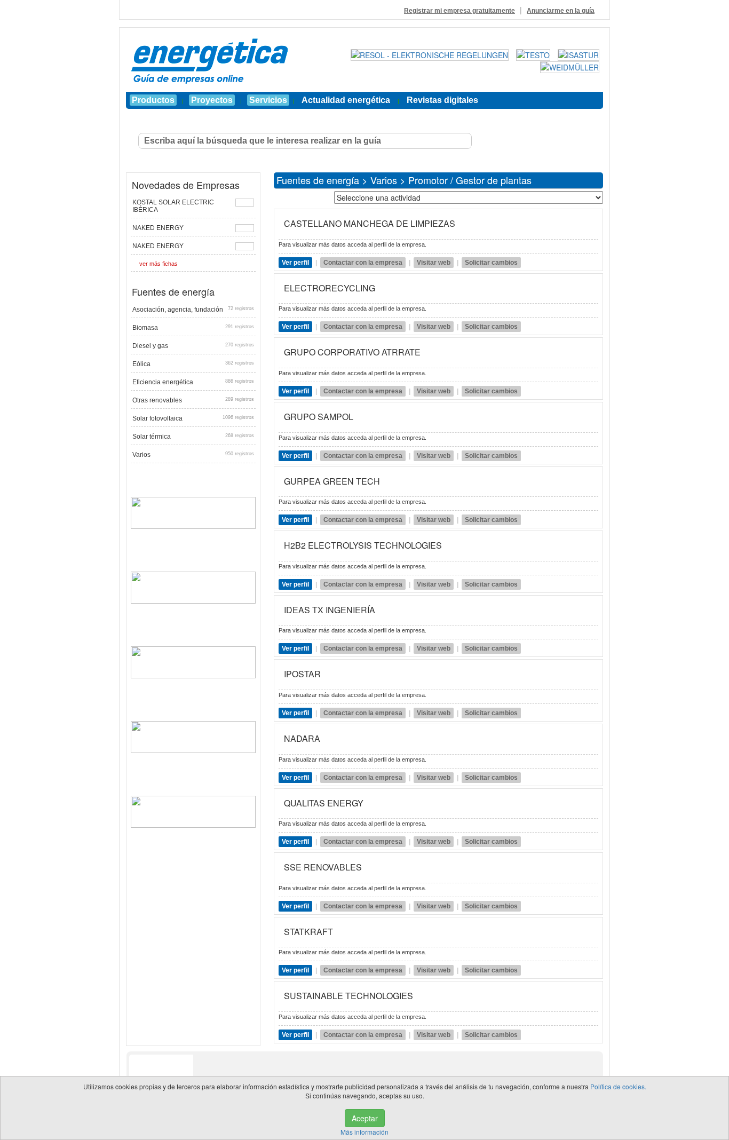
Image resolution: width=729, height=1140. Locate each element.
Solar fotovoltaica (193, 418)
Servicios (268, 100)
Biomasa (193, 327)
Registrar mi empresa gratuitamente (459, 10)
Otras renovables (193, 400)
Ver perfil (295, 262)
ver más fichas (158, 263)
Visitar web (433, 262)
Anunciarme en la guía (561, 10)
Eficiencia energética (193, 382)
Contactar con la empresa (362, 262)
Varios (193, 454)
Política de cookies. (618, 1086)
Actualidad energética (346, 100)
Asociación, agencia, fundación (193, 309)
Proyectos (212, 100)
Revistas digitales (442, 100)
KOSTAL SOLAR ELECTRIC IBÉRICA (173, 206)
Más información (364, 1131)
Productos (153, 100)
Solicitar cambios (491, 262)
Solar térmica (193, 436)
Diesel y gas (193, 346)
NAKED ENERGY (158, 228)
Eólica (193, 364)
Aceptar (365, 1118)
